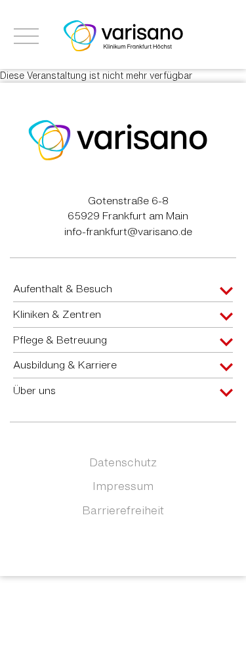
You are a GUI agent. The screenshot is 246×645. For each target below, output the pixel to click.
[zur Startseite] (118, 139)
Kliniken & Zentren (57, 314)
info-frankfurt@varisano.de (128, 231)
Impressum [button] (123, 485)
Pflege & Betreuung (60, 339)
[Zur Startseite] (123, 34)
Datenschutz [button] (123, 462)
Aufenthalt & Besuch (62, 288)
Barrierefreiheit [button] (123, 510)
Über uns (34, 390)
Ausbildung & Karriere (65, 364)
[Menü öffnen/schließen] (26, 36)
